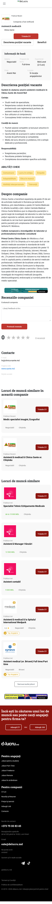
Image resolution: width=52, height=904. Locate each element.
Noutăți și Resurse (8, 797)
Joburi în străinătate (9, 780)
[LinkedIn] (3, 864)
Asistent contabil (12, 581)
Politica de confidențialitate (12, 885)
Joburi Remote (7, 775)
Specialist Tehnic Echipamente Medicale (24, 506)
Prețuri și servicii (7, 801)
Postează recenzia (14, 326)
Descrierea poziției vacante (17, 42)
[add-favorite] (44, 15)
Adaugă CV (15, 727)
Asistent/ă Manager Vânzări (17, 544)
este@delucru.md (12, 844)
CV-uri (3, 792)
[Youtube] (17, 864)
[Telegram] (23, 864)
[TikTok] (29, 864)
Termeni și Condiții (8, 880)
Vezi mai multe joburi (26, 684)
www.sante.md (8, 368)
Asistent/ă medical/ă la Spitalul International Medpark (19, 621)
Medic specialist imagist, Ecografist (21, 419)
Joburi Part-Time (8, 766)
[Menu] (4, 4)
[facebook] (3, 379)
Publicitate (42, 292)
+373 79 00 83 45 (11, 826)
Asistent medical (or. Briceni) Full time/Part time (25, 662)
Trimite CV (26, 36)
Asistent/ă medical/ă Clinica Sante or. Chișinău (22, 458)
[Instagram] (12, 864)
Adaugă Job (40, 727)
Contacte (5, 811)
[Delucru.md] (10, 743)
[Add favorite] (48, 402)
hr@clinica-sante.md (10, 360)
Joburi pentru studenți (10, 761)
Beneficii (41, 42)
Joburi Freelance (7, 771)
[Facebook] (7, 864)
